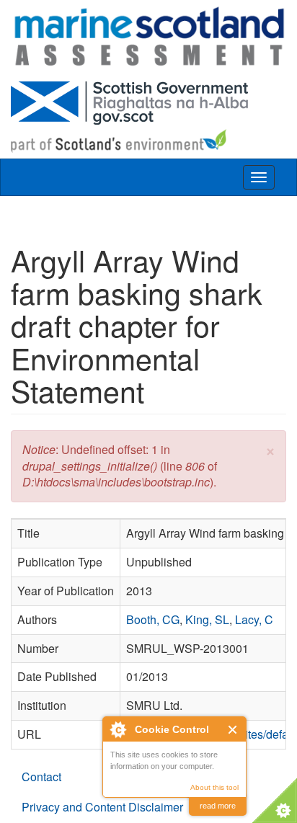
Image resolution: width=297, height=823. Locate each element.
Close (233, 729)
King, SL (207, 619)
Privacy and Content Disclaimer (102, 806)
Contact (41, 776)
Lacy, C (254, 619)
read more (218, 805)
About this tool (214, 787)
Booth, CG (152, 619)
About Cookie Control (117, 729)
